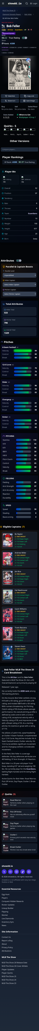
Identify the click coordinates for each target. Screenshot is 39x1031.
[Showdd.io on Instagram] (16, 871)
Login (35, 3)
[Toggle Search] (26, 3)
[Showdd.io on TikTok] (22, 871)
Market (25, 47)
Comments (32, 47)
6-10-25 (6, 117)
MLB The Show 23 (9, 983)
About (4, 944)
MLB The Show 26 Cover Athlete (15, 966)
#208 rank (25, 691)
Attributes (13, 47)
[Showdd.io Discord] (10, 871)
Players (5, 898)
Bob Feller (28, 14)
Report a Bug (7, 940)
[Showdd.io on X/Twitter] (4, 871)
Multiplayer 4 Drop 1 (27, 117)
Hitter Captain (10, 280)
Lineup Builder (8, 908)
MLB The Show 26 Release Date (14, 962)
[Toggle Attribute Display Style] (19, 260)
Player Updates (8, 969)
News (4, 925)
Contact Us (6, 937)
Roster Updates (8, 905)
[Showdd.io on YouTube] (28, 871)
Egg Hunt (5, 894)
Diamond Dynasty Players (12, 14)
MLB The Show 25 (9, 10)
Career (4, 52)
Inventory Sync (8, 922)
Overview (5, 47)
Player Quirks (7, 973)
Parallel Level (9, 271)
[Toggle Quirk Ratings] (24, 37)
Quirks (20, 47)
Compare (11, 52)
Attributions (7, 951)
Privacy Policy (7, 947)
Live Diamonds (8, 918)
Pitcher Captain (10, 290)
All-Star (10, 30)
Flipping (5, 911)
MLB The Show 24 (9, 980)
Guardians (19, 30)
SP (25, 30)
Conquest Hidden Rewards (13, 901)
